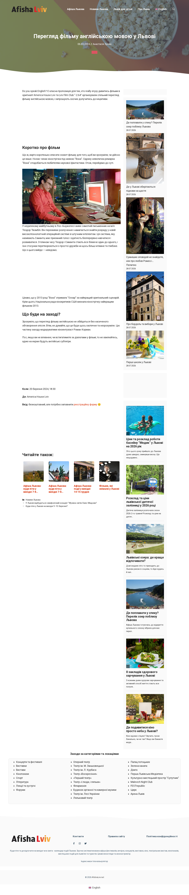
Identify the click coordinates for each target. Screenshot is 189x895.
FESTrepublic (138, 785)
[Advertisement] (71, 124)
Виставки (21, 765)
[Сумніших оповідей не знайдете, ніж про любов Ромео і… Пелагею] (145, 226)
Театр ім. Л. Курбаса (84, 769)
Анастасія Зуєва (102, 44)
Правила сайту (116, 836)
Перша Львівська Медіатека (147, 773)
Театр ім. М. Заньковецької (88, 765)
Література (22, 781)
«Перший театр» (82, 777)
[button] (173, 9)
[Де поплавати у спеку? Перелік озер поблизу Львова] (145, 110)
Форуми (20, 789)
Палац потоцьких (140, 761)
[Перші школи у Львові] (145, 345)
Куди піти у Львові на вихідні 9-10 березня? (47, 506)
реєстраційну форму (85, 404)
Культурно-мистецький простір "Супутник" (155, 777)
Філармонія (79, 785)
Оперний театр (81, 761)
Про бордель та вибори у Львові (144, 324)
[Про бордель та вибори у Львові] (145, 297)
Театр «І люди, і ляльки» (86, 781)
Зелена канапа (139, 765)
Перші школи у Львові (138, 362)
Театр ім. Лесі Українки (86, 793)
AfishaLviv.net (98, 877)
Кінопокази (22, 773)
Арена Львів (137, 793)
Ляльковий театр (83, 797)
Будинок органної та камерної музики (94, 789)
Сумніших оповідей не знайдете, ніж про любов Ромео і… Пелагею (144, 261)
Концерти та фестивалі (29, 761)
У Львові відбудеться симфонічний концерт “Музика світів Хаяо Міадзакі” (61, 503)
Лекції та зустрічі (25, 785)
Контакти (78, 836)
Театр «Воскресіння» (85, 773)
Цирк (134, 789)
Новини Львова (99, 9)
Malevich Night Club (141, 781)
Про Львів (144, 9)
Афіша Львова (75, 9)
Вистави (20, 769)
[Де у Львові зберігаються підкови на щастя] (145, 159)
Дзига (134, 769)
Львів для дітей (123, 9)
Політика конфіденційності (162, 836)
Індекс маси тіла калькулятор (94, 861)
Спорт (19, 777)
